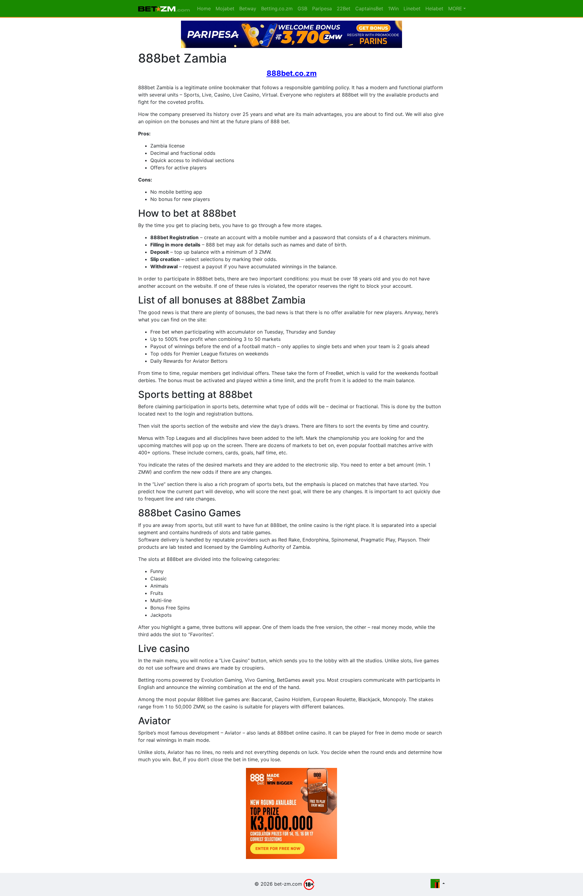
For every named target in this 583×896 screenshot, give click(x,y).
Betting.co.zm (277, 8)
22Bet (343, 8)
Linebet (412, 8)
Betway (247, 8)
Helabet (434, 8)
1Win (393, 8)
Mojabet (225, 8)
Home (204, 8)
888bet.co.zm (292, 73)
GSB (302, 8)
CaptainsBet (369, 8)
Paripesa (322, 8)
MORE (455, 8)
